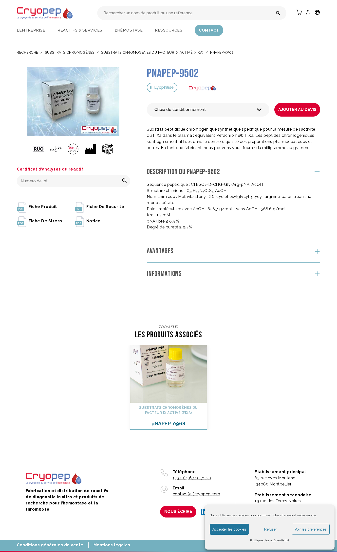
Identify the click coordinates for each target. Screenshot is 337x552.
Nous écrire (178, 511)
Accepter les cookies (229, 529)
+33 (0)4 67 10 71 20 (192, 478)
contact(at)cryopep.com (196, 494)
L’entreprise (31, 30)
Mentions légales (112, 545)
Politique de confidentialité (269, 540)
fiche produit (43, 206)
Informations (164, 273)
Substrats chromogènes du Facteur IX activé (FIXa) (152, 52)
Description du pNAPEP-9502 (183, 171)
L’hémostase (129, 30)
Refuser (270, 529)
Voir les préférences (311, 529)
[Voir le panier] (299, 12)
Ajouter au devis (297, 109)
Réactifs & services (79, 30)
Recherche (27, 52)
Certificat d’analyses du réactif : (51, 169)
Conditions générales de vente (50, 545)
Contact (209, 30)
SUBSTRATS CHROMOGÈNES (69, 52)
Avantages (160, 251)
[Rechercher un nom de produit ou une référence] (278, 13)
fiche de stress (45, 221)
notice (93, 221)
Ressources (168, 30)
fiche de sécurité (105, 206)
